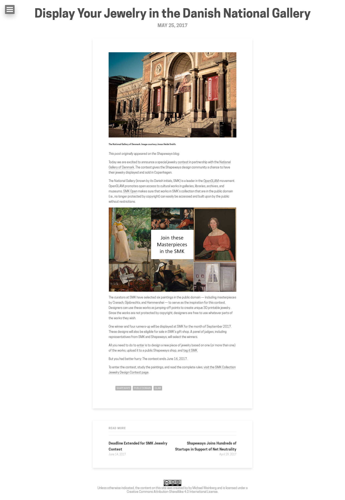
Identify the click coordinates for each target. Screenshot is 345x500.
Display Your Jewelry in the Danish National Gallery (173, 13)
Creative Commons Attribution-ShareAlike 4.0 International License (172, 492)
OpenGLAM (211, 181)
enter (140, 345)
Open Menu (10, 9)
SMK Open (130, 191)
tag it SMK (190, 350)
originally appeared (134, 154)
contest (183, 162)
